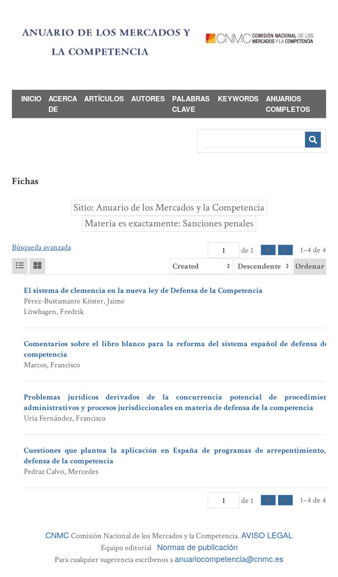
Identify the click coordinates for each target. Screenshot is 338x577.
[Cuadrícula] (37, 266)
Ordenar (309, 266)
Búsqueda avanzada (41, 247)
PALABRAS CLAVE (191, 103)
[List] (20, 266)
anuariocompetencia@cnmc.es (229, 558)
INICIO (31, 98)
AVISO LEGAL (267, 534)
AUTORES (148, 98)
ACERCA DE (62, 103)
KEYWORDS (238, 98)
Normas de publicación (197, 546)
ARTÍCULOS (104, 98)
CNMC (57, 534)
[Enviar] (313, 140)
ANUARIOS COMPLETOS (288, 103)
